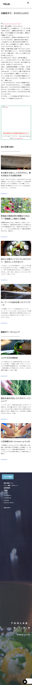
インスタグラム (7, 498)
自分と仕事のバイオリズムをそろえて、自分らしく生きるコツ (16, 260)
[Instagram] (19, 628)
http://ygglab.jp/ (17, 138)
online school (7, 507)
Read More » (4, 193)
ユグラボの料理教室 (9, 357)
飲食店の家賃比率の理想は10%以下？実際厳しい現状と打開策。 (15, 217)
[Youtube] (29, 628)
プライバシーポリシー (9, 502)
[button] (28, 2)
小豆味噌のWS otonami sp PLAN (15, 441)
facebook (6, 500)
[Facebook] (14, 628)
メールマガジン (7, 495)
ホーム (14, 631)
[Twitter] (24, 628)
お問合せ (6, 490)
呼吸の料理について (8, 483)
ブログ (18, 631)
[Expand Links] (25, 682)
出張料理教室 (7, 488)
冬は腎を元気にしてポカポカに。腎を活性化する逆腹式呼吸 (16, 174)
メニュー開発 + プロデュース (11, 485)
